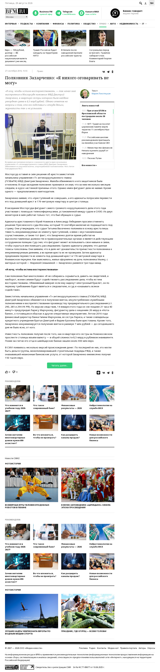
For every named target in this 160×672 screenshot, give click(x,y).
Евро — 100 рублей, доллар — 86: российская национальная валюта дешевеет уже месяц (16, 56)
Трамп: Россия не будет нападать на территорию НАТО (45, 53)
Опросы (151, 648)
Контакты (101, 648)
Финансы (58, 23)
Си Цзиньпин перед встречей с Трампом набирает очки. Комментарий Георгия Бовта (100, 56)
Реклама (83, 648)
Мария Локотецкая (101, 93)
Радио (92, 648)
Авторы (142, 648)
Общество (89, 23)
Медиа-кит (113, 648)
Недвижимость (129, 23)
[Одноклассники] (112, 72)
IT (143, 23)
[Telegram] (108, 72)
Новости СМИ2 (12, 458)
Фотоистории (13, 463)
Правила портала (128, 648)
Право (102, 23)
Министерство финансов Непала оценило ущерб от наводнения (97, 150)
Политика (74, 23)
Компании (42, 23)
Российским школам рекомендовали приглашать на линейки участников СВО (96, 140)
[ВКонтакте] (104, 72)
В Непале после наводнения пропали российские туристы (71, 53)
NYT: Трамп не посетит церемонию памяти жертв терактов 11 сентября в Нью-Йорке (96, 128)
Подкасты (26, 23)
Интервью (11, 23)
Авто (113, 23)
